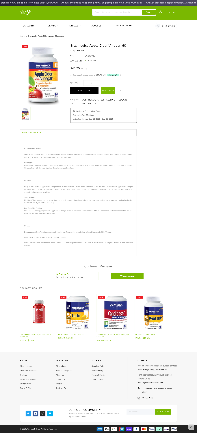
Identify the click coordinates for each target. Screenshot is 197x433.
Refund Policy (97, 370)
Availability (76, 61)
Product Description (31, 132)
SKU (72, 56)
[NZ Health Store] (136, 428)
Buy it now (108, 90)
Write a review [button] (127, 276)
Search (149, 12)
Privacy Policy (97, 379)
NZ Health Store (33, 429)
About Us (60, 375)
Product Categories (64, 370)
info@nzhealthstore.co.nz (155, 369)
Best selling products (114, 99)
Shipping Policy (98, 366)
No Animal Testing (28, 379)
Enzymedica (89, 103)
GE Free (23, 375)
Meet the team (26, 366)
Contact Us (60, 379)
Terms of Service (98, 375)
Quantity (74, 82)
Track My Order (62, 388)
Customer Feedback (28, 370)
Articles (59, 383)
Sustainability (25, 383)
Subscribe (163, 411)
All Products (90, 99)
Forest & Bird (25, 388)
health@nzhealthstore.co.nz (150, 382)
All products (61, 366)
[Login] (159, 12)
